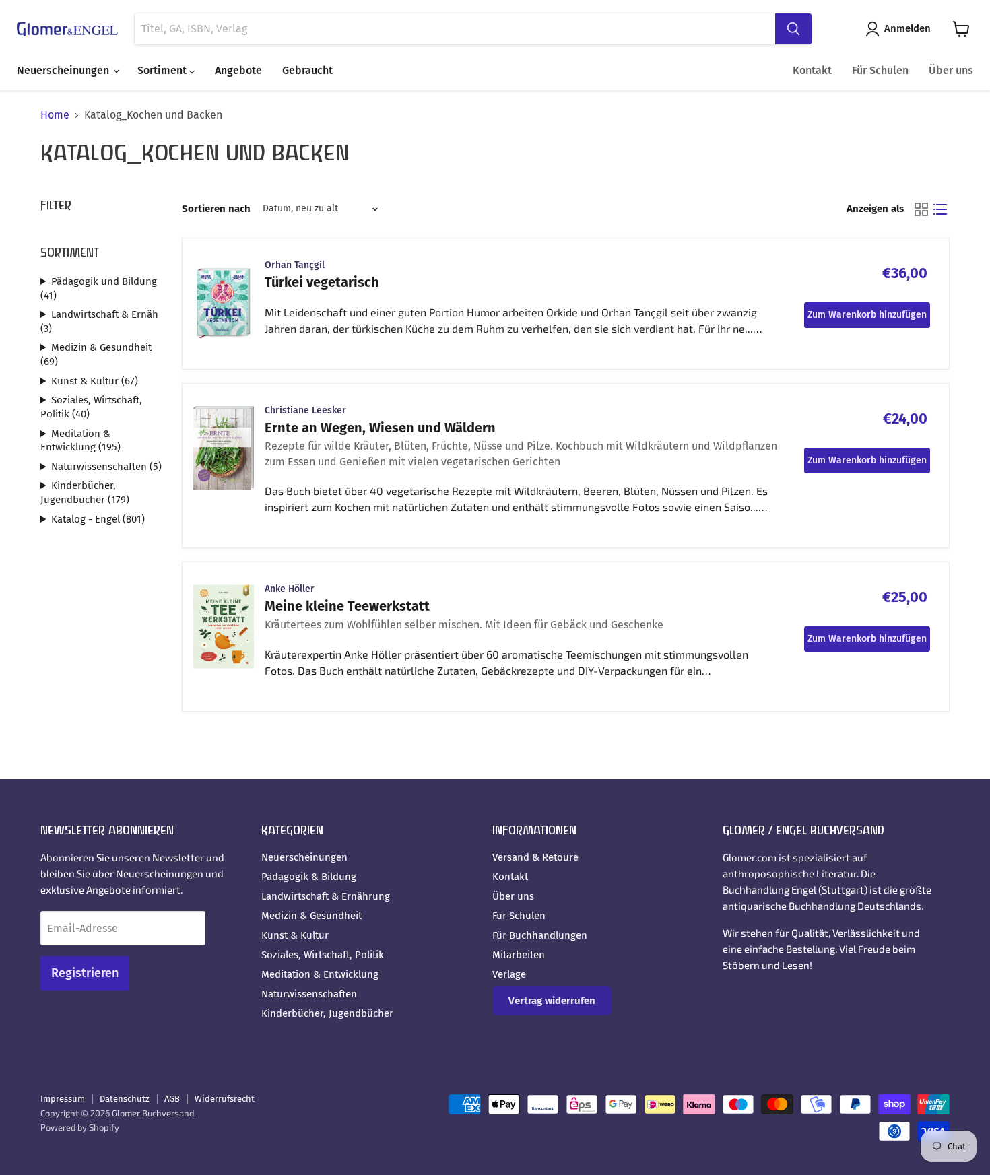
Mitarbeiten (518, 955)
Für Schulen (880, 70)
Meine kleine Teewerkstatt (347, 606)
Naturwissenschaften (309, 994)
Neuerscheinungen (64, 70)
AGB (172, 1099)
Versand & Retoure (535, 857)
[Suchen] (793, 28)
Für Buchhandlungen (539, 935)
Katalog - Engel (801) (98, 519)
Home (54, 115)
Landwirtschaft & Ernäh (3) (99, 321)
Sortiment (163, 70)
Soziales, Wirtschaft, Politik (322, 955)
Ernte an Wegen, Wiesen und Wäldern (380, 427)
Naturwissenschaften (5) (106, 467)
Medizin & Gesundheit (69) (96, 354)
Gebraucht (307, 70)
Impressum (62, 1099)
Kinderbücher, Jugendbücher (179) (84, 492)
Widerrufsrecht (225, 1099)
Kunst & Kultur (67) (94, 381)
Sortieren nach (216, 209)
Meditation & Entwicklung (319, 974)
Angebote (238, 70)
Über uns (951, 70)
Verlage (509, 974)
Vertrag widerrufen (551, 1001)
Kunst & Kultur (295, 935)
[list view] (940, 209)
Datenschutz (125, 1099)
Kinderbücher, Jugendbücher (327, 1013)
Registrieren (85, 973)
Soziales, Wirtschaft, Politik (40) (91, 407)
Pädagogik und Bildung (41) (98, 288)
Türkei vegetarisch (322, 282)
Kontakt (812, 70)
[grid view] (921, 209)
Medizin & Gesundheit (311, 916)
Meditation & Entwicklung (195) (80, 441)
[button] (900, 29)
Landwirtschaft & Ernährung (325, 896)
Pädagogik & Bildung (308, 877)
